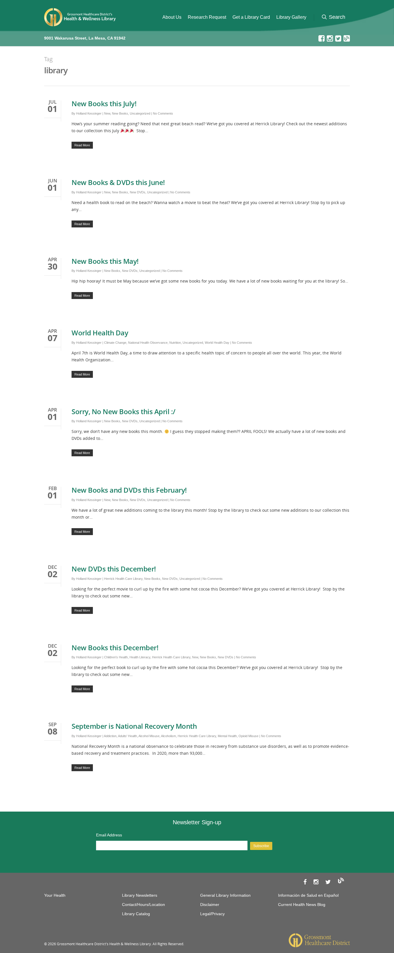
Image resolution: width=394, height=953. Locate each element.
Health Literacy (140, 657)
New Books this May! (105, 261)
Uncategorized (140, 113)
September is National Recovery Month (135, 726)
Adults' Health (127, 736)
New (107, 113)
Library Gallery (291, 17)
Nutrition (175, 342)
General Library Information (225, 895)
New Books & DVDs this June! (118, 182)
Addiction (110, 736)
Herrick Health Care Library (123, 578)
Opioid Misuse (248, 736)
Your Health (54, 895)
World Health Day (100, 332)
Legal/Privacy (212, 913)
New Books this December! (115, 647)
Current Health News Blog (301, 904)
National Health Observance (148, 342)
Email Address (109, 835)
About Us (171, 17)
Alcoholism (168, 736)
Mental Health (227, 736)
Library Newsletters (139, 895)
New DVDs (137, 192)
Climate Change (115, 342)
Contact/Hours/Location (143, 904)
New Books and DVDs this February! (129, 490)
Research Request (207, 17)
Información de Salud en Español (308, 895)
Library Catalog (136, 913)
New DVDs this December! (114, 568)
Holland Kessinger (89, 113)
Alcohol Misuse (149, 736)
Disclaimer (209, 904)
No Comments (163, 113)
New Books (120, 113)
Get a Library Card (251, 17)
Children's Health (116, 657)
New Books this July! (104, 103)
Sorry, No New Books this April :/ (123, 411)
